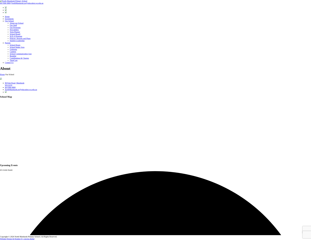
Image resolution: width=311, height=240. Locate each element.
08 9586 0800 (5, 3)
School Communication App (21, 54)
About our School (16, 23)
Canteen (13, 52)
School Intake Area (17, 47)
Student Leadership (17, 41)
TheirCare (13, 60)
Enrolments (9, 19)
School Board (15, 34)
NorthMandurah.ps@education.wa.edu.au (27, 3)
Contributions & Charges (19, 58)
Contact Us (9, 63)
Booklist (13, 56)
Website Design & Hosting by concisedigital (17, 239)
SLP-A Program (16, 36)
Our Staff (13, 25)
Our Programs (15, 28)
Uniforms (13, 49)
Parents (7, 43)
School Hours (15, 45)
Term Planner (15, 32)
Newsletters (14, 30)
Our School (9, 21)
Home (7, 17)
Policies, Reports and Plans (20, 38)
